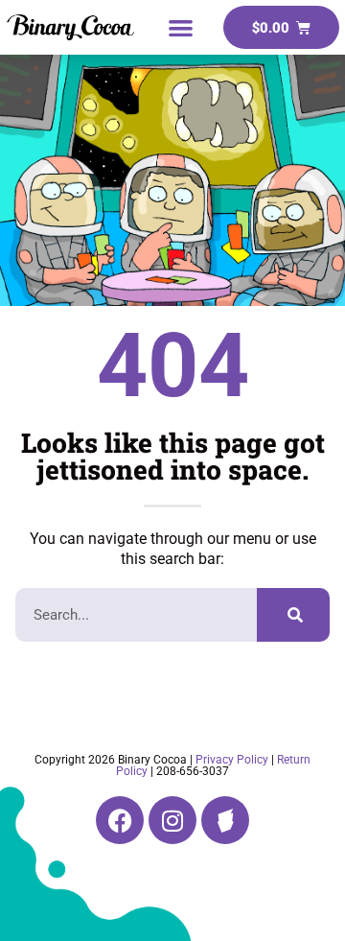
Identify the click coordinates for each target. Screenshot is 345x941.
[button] (180, 27)
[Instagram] (172, 820)
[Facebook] (120, 820)
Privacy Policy (232, 759)
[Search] (293, 615)
